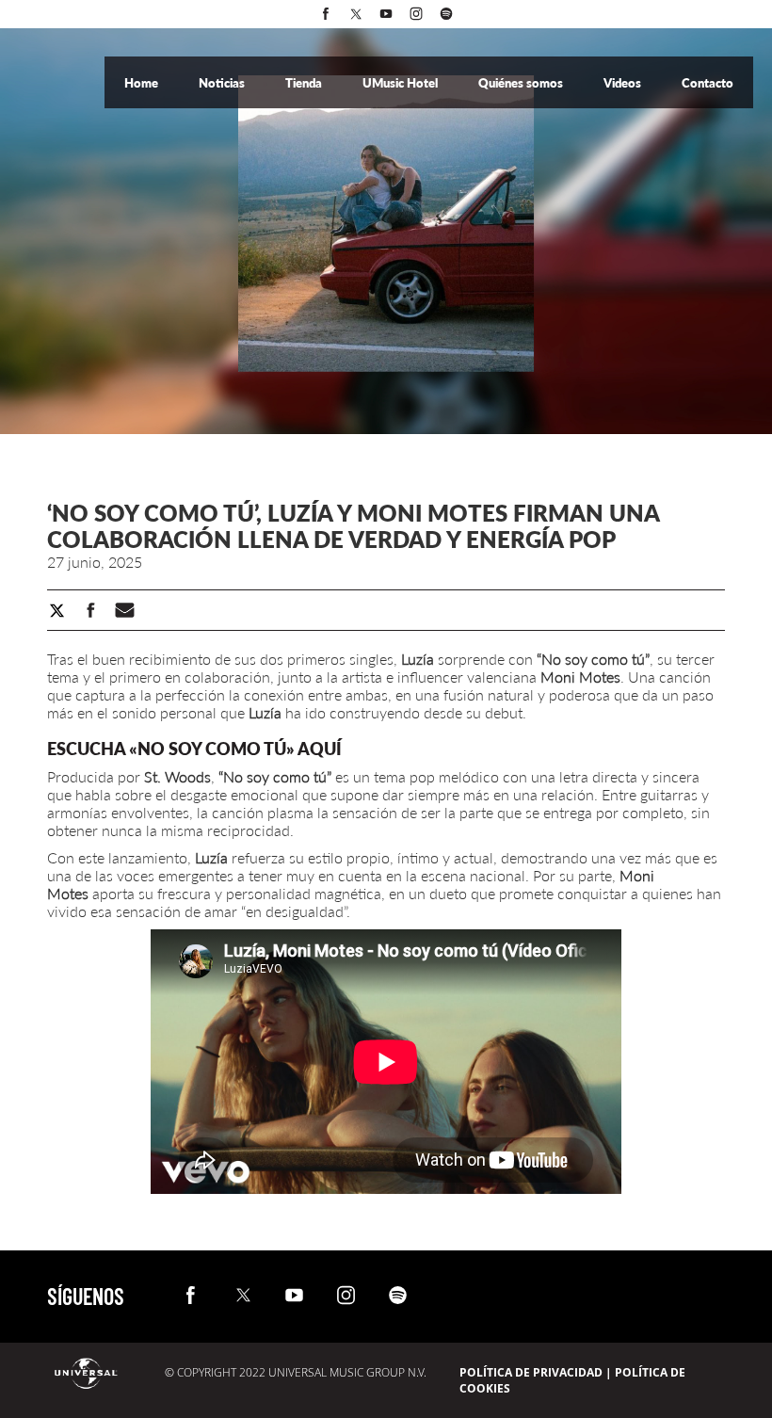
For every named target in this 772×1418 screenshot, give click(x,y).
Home (142, 82)
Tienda (305, 82)
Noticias (223, 82)
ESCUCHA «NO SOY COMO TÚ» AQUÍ (194, 748)
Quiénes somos (522, 82)
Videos (623, 82)
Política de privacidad (531, 1372)
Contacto (707, 82)
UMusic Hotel (401, 82)
